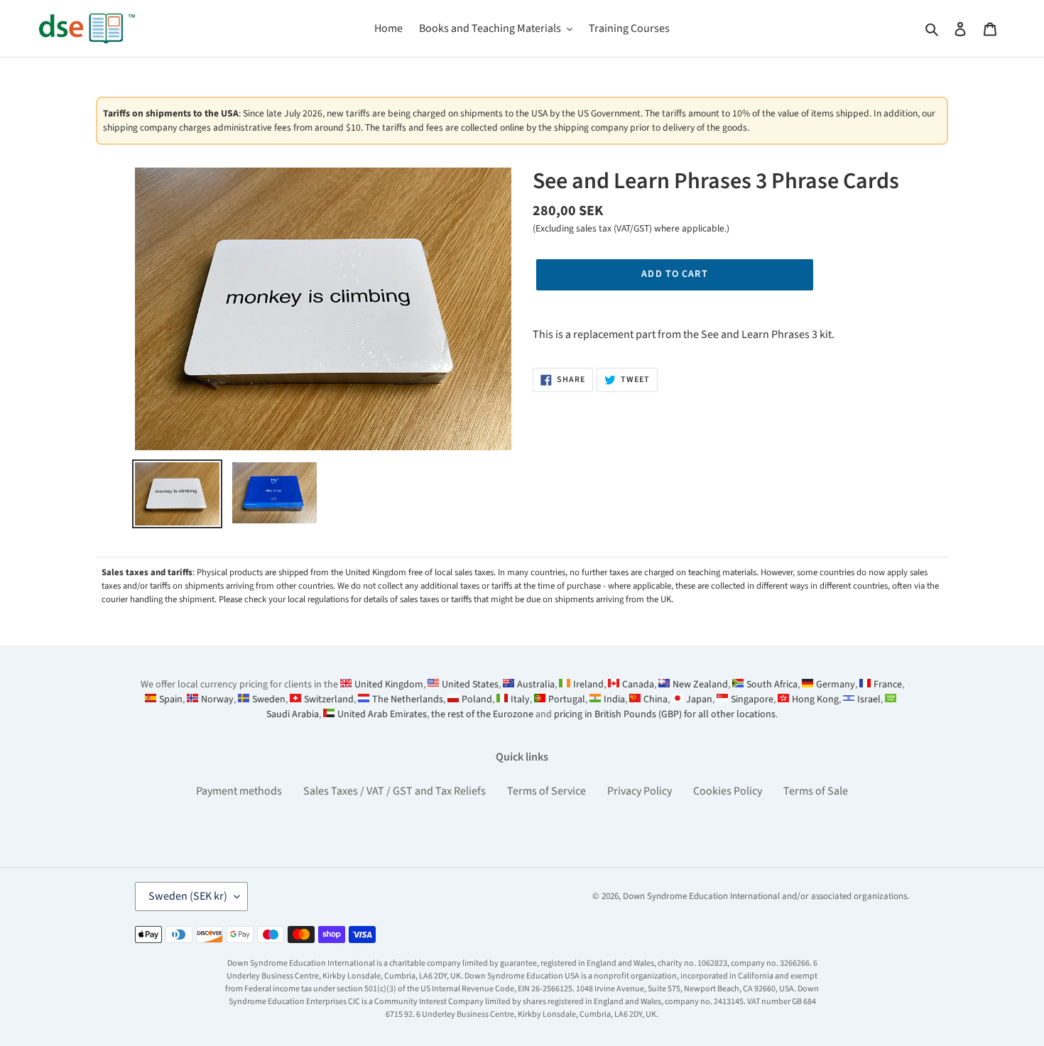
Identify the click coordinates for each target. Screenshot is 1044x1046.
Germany (835, 684)
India (614, 699)
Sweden (269, 699)
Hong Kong (815, 699)
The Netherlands (407, 699)
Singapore (752, 699)
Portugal (566, 699)
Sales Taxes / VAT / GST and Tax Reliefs (394, 791)
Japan (699, 699)
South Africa (772, 684)
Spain (171, 699)
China (655, 699)
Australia (536, 684)
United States (470, 684)
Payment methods (239, 791)
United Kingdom (388, 684)
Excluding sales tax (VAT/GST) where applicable (629, 228)
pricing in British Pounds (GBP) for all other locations (665, 714)
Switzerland (329, 699)
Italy (520, 699)
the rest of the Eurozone (482, 714)
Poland (477, 699)
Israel (869, 699)
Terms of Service (546, 791)
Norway (217, 699)
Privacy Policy (639, 791)
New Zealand (700, 684)
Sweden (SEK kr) (187, 896)
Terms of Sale (815, 791)
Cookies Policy (727, 791)
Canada (638, 684)
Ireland (588, 684)
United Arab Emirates (382, 714)
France (888, 684)
